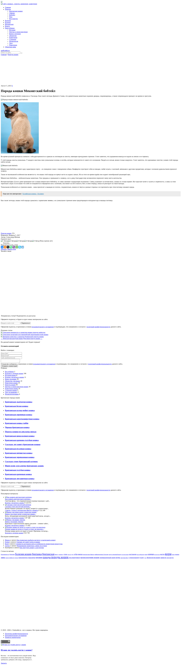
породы (47, 557)
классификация (140, 554)
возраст (61, 554)
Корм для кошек (10, 379)
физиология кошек (153, 557)
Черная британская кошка (17, 427)
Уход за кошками (11, 392)
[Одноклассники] (5, 247)
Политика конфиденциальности (16, 634)
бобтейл (4, 249)
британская (48, 554)
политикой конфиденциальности (98, 327)
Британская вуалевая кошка (18, 449)
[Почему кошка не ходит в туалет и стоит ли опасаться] (25, 527)
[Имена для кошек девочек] (15, 520)
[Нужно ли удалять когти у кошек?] (13, 645)
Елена (7, 542)
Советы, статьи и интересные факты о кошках (21, 510)
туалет (141, 557)
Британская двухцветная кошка (19, 478)
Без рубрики (9, 371)
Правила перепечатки (13, 637)
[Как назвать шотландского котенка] (18, 497)
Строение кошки (11, 390)
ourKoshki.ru (5, 50)
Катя (6, 544)
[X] (8, 247)
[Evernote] (11, 247)
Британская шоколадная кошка (19, 436)
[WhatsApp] (17, 247)
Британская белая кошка (16, 406)
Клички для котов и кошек (14, 377)
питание (39, 557)
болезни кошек (23, 554)
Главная (3, 54)
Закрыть (4, 663)
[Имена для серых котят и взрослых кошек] (20, 512)
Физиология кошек (12, 394)
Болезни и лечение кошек (14, 373)
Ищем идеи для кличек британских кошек (24, 466)
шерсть (163, 557)
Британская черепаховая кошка (19, 457)
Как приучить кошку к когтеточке (32, 548)
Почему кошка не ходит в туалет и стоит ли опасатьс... (24, 529)
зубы (76, 554)
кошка (173, 554)
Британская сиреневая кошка (18, 415)
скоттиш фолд (124, 557)
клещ (146, 554)
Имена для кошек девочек (14, 522)
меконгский (11, 249)
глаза (65, 554)
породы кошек (60, 557)
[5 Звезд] (35, 241)
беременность (5, 554)
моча (16, 557)
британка (37, 554)
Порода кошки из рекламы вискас (20, 432)
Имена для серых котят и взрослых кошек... (20, 514)
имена (80, 554)
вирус (56, 554)
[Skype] (19, 247)
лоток (7, 557)
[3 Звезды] (20, 241)
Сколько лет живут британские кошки (22, 444)
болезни (12, 554)
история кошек (125, 554)
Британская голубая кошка (17, 470)
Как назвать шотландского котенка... (18, 499)
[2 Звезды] (12, 241)
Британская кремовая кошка (18, 474)
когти (162, 554)
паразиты (31, 558)
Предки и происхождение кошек (16, 387)
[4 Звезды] (28, 241)
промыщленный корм (107, 557)
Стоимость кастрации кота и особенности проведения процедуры (39, 544)
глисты (69, 554)
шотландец (170, 557)
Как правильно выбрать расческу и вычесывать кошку (36, 540)
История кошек (10, 375)
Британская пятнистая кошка (18, 453)
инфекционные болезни (101, 554)
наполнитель (23, 557)
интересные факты (88, 554)
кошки (177, 554)
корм (168, 554)
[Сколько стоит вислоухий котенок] (18, 505)
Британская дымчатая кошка (18, 402)
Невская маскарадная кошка (12, 338)
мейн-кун (12, 557)
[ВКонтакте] (2, 247)
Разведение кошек (11, 388)
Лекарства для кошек (12, 381)
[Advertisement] (90, 70)
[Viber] (14, 247)
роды (118, 557)
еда (72, 554)
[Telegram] (22, 247)
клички (151, 554)
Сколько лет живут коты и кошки (28, 542)
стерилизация (134, 557)
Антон (7, 546)
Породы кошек (13, 54)
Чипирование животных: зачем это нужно (32, 546)
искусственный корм (115, 554)
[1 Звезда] (4, 241)
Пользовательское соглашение (16, 635)
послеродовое (74, 557)
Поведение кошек (11, 383)
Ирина (7, 540)
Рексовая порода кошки (32, 338)
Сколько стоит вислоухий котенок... (18, 506)
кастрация (132, 554)
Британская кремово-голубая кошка (22, 440)
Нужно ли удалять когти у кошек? (16, 650)
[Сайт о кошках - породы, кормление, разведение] (19, 4)
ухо (145, 557)
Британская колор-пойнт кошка (20, 410)
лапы (3, 557)
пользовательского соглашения (43, 327)
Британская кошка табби (16, 423)
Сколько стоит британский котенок (21, 461)
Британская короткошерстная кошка (22, 419)
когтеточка (157, 554)
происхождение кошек (89, 557)
